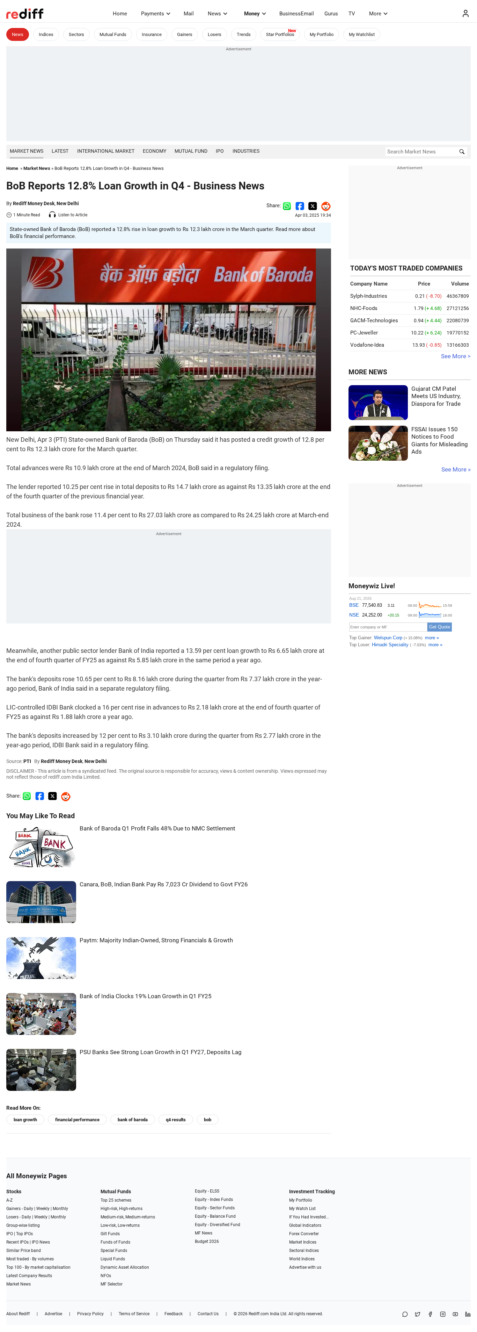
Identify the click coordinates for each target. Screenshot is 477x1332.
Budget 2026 (207, 1241)
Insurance (152, 34)
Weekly (43, 1208)
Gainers (184, 34)
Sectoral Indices (304, 1250)
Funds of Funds (115, 1242)
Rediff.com (259, 1313)
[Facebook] (430, 1314)
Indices (46, 34)
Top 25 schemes (116, 1200)
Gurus (331, 13)
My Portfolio (321, 34)
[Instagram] (443, 1314)
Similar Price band (23, 1250)
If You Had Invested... (309, 1217)
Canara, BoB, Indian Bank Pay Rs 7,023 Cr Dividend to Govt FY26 (164, 884)
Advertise (53, 1313)
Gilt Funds (110, 1233)
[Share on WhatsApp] (405, 1314)
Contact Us (208, 1313)
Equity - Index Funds (214, 1199)
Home (120, 13)
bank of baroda (133, 1119)
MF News (203, 1233)
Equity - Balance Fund (215, 1216)
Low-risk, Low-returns (120, 1225)
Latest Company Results (29, 1275)
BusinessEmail (296, 13)
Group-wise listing (23, 1225)
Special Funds (114, 1250)
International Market (105, 151)
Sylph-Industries (368, 296)
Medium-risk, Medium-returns (128, 1217)
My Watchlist (362, 34)
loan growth (25, 1119)
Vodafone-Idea (367, 345)
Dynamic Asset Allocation (125, 1267)
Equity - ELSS (207, 1191)
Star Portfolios (280, 34)
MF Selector (112, 1284)
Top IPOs (24, 1233)
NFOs (106, 1275)
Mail (189, 13)
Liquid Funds (113, 1259)
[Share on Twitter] (312, 205)
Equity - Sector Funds (215, 1207)
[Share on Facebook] (299, 205)
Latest (60, 151)
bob (207, 1119)
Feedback (173, 1313)
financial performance (77, 1119)
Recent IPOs (17, 1242)
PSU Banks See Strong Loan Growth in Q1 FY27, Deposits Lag (161, 1052)
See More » (456, 469)
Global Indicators (305, 1225)
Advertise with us (305, 1267)
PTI (27, 761)
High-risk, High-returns (121, 1208)
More (375, 13)
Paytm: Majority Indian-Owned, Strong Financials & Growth (156, 940)
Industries (246, 151)
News (214, 13)
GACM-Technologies (374, 320)
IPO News (41, 1242)
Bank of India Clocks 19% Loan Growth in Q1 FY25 (146, 996)
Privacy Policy (90, 1313)
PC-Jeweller (364, 333)
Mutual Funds (113, 34)
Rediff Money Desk (33, 203)
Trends (244, 34)
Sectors (76, 34)
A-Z (9, 1200)
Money (252, 13)
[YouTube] (455, 1314)
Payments (152, 13)
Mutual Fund (191, 151)
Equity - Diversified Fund (217, 1224)
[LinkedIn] (468, 1314)
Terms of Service (134, 1313)
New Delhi (68, 203)
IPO (220, 151)
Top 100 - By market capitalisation (38, 1267)
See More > (456, 356)
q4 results (176, 1119)
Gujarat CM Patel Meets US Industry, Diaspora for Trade (436, 396)
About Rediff (18, 1313)
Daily (28, 1208)
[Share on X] (417, 1314)
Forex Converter (304, 1233)
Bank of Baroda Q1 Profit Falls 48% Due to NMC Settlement (157, 828)
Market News (26, 151)
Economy (154, 151)
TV (351, 13)
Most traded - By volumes (30, 1259)
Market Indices (302, 1242)
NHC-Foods (363, 308)
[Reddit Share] (324, 205)
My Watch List (302, 1208)
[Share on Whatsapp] (286, 205)
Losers (214, 34)
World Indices (302, 1259)
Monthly (60, 1208)
